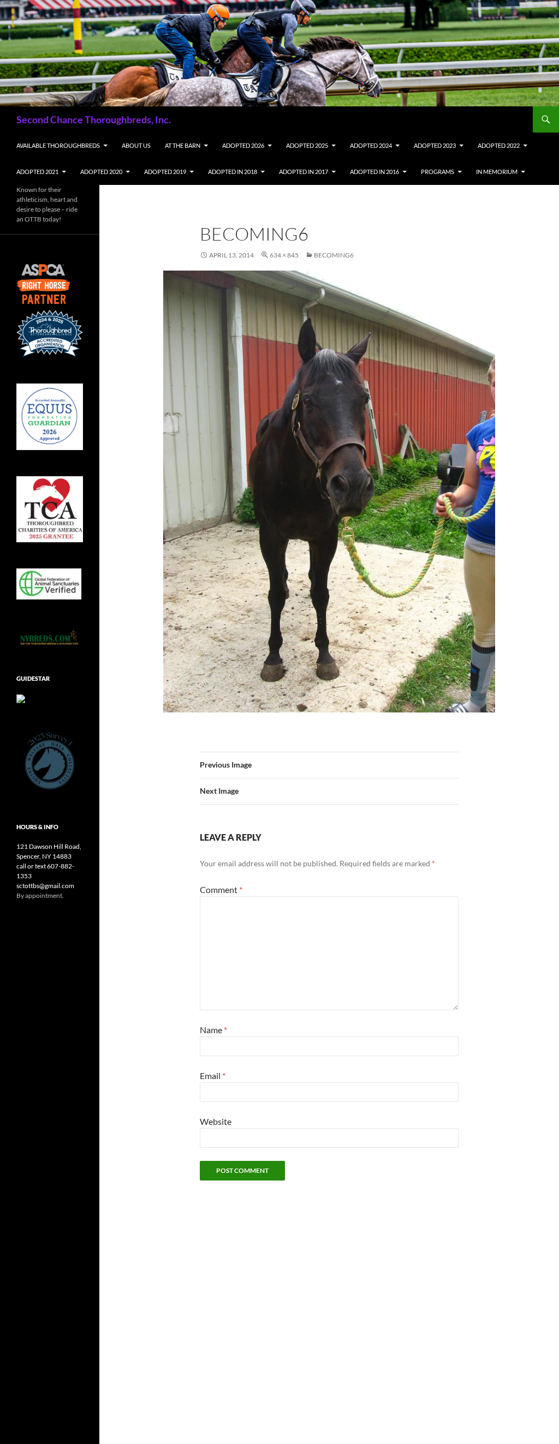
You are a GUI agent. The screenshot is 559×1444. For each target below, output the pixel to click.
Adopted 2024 (371, 145)
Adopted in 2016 (374, 171)
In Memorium (497, 171)
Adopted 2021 (37, 171)
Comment (221, 889)
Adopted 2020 (101, 171)
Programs (437, 171)
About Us (136, 145)
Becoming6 (334, 255)
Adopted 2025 (307, 145)
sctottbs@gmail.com (45, 886)
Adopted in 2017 (303, 171)
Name (213, 1029)
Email (212, 1075)
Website (215, 1121)
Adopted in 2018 (232, 171)
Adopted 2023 (435, 145)
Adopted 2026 (243, 145)
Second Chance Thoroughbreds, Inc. (93, 119)
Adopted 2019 (165, 171)
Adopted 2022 (499, 145)
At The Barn (182, 145)
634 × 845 (284, 255)
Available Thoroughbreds (58, 145)
